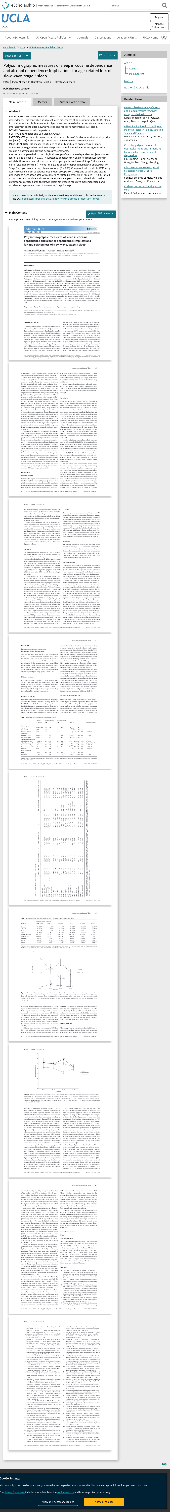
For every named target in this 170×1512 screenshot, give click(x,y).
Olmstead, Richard (64, 82)
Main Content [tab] (17, 102)
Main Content (18, 212)
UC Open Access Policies (51, 37)
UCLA (5, 26)
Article (128, 63)
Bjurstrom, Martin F (42, 82)
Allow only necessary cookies (58, 1501)
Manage (159, 25)
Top (164, 1464)
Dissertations (103, 37)
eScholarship (9, 47)
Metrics (128, 81)
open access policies (33, 198)
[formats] (27, 55)
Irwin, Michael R (21, 82)
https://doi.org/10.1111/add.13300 (22, 93)
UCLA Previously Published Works (46, 47)
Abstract (14, 111)
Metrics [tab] (42, 102)
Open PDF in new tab (102, 213)
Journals (82, 37)
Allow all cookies (104, 1501)
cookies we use (65, 1492)
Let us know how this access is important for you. (73, 198)
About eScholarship (17, 37)
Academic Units (127, 37)
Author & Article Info (137, 87)
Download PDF (13, 55)
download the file (66, 219)
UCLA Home (150, 37)
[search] (164, 5)
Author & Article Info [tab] (72, 102)
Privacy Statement (14, 1492)
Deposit (159, 17)
